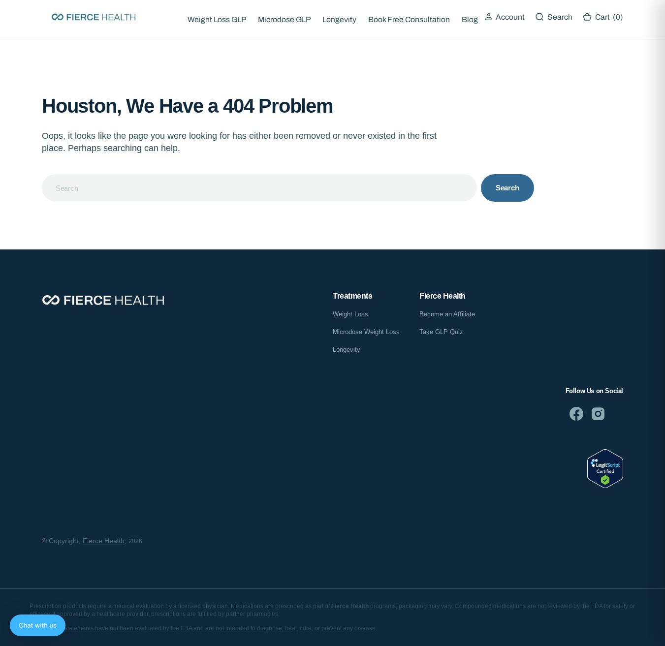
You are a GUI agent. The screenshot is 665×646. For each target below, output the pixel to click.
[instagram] (598, 414)
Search (507, 188)
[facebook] (576, 414)
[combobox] (259, 187)
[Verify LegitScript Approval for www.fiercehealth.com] (605, 485)
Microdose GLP (284, 19)
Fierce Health (104, 541)
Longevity (339, 19)
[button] (505, 17)
